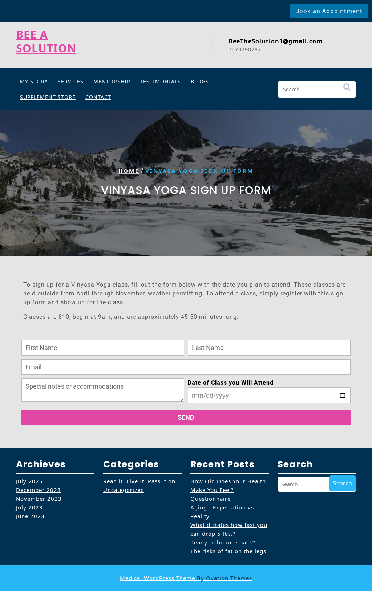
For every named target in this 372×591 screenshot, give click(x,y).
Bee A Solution (46, 41)
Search (347, 90)
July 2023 (29, 507)
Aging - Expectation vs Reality (222, 512)
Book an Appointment (329, 11)
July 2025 (29, 481)
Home (128, 170)
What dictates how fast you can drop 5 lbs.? (228, 529)
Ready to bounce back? (222, 542)
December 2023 (38, 489)
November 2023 (39, 498)
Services (71, 81)
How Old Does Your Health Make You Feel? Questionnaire (228, 489)
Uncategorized (123, 489)
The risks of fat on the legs (228, 551)
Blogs (200, 81)
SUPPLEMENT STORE (48, 97)
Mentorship (111, 81)
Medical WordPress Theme (186, 578)
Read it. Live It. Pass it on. (140, 481)
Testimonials (160, 81)
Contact (98, 97)
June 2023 (30, 516)
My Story (34, 81)
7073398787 (245, 49)
